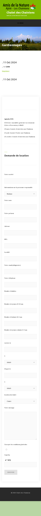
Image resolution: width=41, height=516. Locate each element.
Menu (21, 23)
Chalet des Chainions (21, 12)
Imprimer (5, 71)
